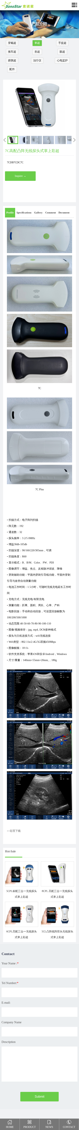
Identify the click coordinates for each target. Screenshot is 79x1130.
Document (63, 212)
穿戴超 (12, 43)
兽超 (37, 51)
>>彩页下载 (14, 830)
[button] (4, 140)
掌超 (37, 43)
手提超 (62, 43)
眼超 (62, 51)
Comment (50, 212)
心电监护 (62, 60)
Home (10, 1127)
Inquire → (20, 176)
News (49, 1127)
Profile (10, 212)
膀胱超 (12, 60)
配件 (12, 69)
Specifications (23, 212)
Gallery (38, 212)
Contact (69, 1127)
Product (29, 1127)
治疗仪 (37, 60)
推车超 (12, 51)
